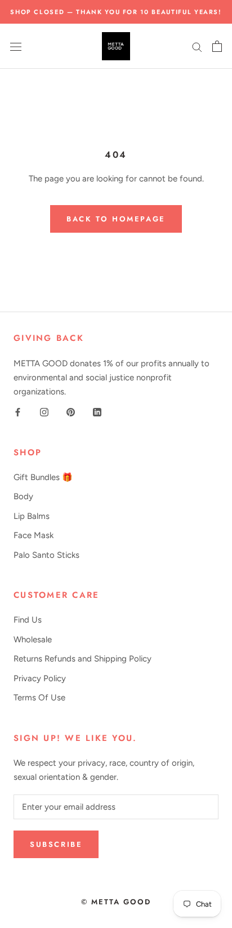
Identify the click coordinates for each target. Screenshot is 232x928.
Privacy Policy (40, 678)
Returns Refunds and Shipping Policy (82, 659)
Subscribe (56, 844)
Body (23, 496)
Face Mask (33, 535)
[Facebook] (18, 412)
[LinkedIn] (97, 412)
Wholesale (33, 639)
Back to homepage (116, 219)
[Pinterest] (70, 412)
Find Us (28, 620)
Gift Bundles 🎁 (43, 477)
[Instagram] (44, 412)
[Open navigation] (15, 46)
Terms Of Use (39, 697)
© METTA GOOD (115, 901)
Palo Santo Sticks (46, 555)
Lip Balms (32, 516)
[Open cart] (217, 46)
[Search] (197, 46)
